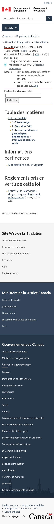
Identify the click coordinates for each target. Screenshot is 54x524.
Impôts (6, 411)
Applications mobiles (33, 505)
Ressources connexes (13, 247)
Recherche (7, 260)
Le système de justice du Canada (19, 319)
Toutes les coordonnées (14, 351)
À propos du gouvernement (16, 364)
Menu (12, 28)
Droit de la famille (11, 300)
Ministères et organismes (15, 358)
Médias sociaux (10, 505)
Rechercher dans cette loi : (18, 91)
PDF (6, 57)
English (48, 2)
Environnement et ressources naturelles (23, 418)
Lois (4, 326)
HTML (24, 50)
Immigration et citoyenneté (16, 378)
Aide (35, 85)
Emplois (6, 372)
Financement (9, 313)
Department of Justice (27, 36)
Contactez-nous (10, 273)
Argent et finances (11, 457)
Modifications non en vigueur (25, 164)
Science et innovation (13, 463)
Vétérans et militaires (13, 476)
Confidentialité (12, 511)
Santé (5, 405)
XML (37, 54)
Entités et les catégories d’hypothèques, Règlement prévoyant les (24, 194)
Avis (35, 508)
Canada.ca (7, 36)
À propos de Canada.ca (17, 508)
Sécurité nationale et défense (17, 424)
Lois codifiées (41, 42)
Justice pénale (9, 306)
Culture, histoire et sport (15, 431)
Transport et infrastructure (16, 444)
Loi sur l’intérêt (17, 118)
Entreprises (8, 391)
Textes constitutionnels (14, 240)
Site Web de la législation (17, 42)
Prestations (8, 398)
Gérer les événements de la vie (18, 489)
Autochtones (9, 470)
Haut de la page (10, 516)
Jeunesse (6, 483)
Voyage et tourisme (12, 385)
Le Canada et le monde (14, 450)
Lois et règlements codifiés (16, 253)
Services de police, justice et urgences (22, 437)
